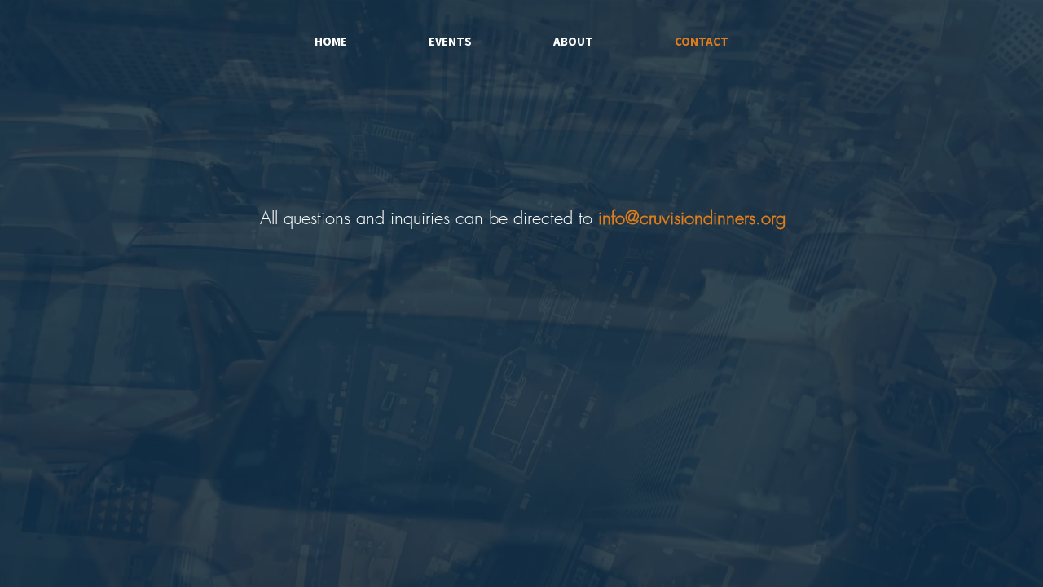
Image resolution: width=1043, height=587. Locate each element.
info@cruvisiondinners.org (692, 217)
